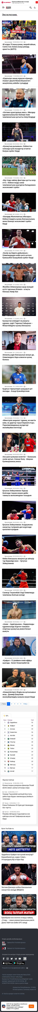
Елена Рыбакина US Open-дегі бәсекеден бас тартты (18, 806)
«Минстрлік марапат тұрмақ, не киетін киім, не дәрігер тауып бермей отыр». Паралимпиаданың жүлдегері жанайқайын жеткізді (19, 423)
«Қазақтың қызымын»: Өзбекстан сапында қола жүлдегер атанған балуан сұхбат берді (17, 148)
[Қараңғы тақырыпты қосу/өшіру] (34, 7)
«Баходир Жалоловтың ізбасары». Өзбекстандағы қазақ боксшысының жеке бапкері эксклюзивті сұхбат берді (19, 220)
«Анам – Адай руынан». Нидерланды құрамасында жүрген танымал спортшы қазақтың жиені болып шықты (18, 627)
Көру (31, 1006)
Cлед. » (25, 704)
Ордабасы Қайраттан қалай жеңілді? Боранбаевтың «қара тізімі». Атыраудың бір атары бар (18, 857)
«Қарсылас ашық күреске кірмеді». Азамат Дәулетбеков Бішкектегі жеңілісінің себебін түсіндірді (18, 80)
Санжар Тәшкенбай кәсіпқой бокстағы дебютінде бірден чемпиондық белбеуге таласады (18, 796)
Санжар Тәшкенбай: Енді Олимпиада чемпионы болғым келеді (18, 594)
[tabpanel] (18, 746)
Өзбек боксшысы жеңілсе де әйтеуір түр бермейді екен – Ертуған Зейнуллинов (18, 561)
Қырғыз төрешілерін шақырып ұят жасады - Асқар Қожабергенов (18, 390)
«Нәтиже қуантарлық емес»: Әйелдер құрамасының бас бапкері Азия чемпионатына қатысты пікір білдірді (19, 114)
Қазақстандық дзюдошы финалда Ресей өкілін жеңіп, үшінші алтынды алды (18, 786)
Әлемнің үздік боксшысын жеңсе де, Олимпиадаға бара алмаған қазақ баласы (18, 357)
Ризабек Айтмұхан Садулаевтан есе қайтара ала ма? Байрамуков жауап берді (16, 816)
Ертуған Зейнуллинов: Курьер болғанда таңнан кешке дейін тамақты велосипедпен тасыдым (17, 493)
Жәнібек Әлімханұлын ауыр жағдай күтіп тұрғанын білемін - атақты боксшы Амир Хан (18, 289)
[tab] (6, 716)
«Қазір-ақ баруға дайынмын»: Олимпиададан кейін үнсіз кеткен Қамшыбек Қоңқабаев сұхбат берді (18, 255)
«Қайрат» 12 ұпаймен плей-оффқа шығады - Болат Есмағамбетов (17, 661)
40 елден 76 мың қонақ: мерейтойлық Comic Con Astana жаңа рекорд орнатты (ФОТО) (19, 46)
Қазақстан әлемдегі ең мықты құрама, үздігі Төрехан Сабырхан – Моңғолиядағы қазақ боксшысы (18, 323)
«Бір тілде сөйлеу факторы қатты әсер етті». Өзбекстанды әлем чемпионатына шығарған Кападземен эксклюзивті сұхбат (19, 183)
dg (27, 968)
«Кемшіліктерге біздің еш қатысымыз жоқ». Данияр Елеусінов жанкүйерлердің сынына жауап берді (19, 694)
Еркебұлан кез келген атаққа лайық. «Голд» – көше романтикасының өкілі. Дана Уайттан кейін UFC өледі (18, 920)
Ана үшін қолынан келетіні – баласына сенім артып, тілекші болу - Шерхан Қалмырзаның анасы (19, 459)
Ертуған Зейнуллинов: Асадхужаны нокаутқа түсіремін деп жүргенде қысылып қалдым (18, 527)
